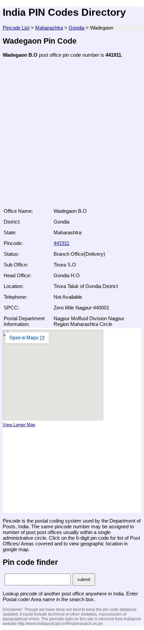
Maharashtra (49, 28)
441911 (61, 243)
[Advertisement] (72, 135)
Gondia (76, 28)
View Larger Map (19, 425)
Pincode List (16, 28)
